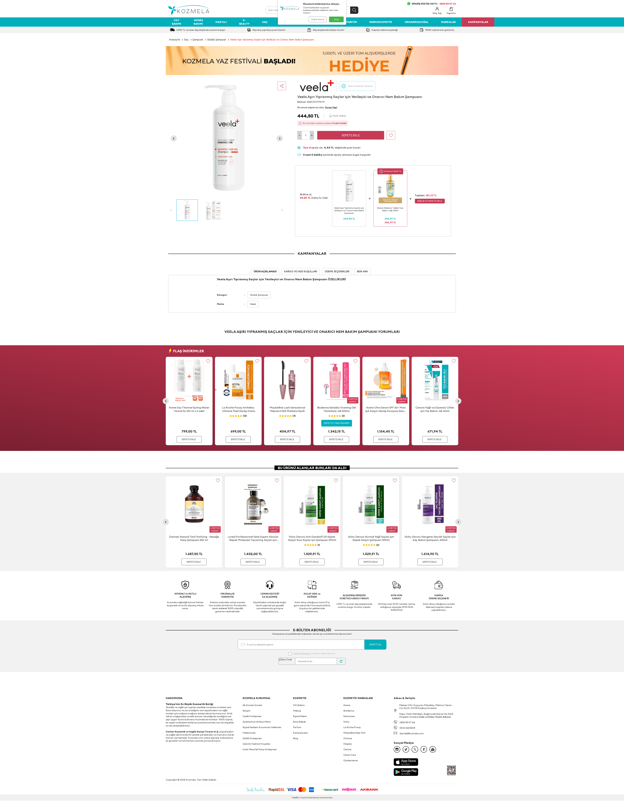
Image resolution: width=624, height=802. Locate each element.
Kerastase (349, 716)
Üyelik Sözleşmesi (252, 716)
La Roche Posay (352, 727)
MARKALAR (448, 22)
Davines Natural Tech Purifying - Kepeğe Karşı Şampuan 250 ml (194, 538)
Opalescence (350, 760)
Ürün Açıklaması (265, 271)
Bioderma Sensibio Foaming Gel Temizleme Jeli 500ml (336, 409)
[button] (174, 138)
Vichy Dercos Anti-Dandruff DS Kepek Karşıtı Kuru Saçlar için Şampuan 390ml (312, 538)
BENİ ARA (362, 271)
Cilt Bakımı (176, 22)
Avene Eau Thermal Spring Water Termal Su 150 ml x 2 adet (189, 409)
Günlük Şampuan (216, 39)
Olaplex (347, 743)
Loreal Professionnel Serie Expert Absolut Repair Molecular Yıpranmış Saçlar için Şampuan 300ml (253, 538)
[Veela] (317, 86)
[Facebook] (424, 749)
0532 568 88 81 (407, 727)
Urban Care (349, 754)
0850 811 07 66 (407, 722)
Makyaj (221, 22)
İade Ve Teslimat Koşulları (256, 743)
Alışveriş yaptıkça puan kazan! (268, 29)
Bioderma (348, 710)
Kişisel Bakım (300, 716)
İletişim (246, 710)
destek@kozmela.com (412, 733)
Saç (265, 22)
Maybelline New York (354, 732)
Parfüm (351, 22)
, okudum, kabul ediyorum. (314, 653)
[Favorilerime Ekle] (208, 361)
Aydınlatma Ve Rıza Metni (257, 721)
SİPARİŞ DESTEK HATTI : (434, 3)
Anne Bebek (299, 721)
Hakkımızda (249, 732)
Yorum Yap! (331, 107)
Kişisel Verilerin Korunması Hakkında (262, 727)
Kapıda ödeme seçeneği (384, 29)
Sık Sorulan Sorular (252, 705)
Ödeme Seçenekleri (337, 271)
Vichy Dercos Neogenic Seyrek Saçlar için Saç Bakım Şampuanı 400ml (430, 538)
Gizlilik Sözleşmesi (252, 738)
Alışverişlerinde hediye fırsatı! (328, 29)
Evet (336, 19)
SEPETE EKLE (189, 439)
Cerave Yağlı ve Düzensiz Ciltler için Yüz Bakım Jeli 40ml (435, 409)
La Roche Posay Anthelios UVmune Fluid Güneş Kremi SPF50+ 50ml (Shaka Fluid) (238, 409)
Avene (346, 705)
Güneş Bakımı (198, 22)
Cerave (347, 749)
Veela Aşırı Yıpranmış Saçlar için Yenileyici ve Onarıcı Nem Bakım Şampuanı (272, 39)
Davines (347, 738)
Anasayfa (174, 39)
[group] (226, 138)
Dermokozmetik (380, 22)
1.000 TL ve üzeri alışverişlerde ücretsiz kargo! (200, 29)
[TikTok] (406, 749)
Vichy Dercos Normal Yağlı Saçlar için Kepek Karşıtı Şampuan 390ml (371, 538)
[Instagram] (397, 749)
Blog (295, 738)
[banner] (312, 60)
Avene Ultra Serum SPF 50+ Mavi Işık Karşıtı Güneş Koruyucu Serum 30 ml (385, 409)
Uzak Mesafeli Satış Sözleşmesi (260, 749)
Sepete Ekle (351, 135)
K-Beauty (244, 22)
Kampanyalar (300, 732)
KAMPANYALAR (478, 22)
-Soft (294, 797)
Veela (253, 304)
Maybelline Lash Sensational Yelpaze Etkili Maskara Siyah (287, 409)
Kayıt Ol (375, 644)
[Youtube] (432, 749)
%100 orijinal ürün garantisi (439, 29)
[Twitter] (415, 749)
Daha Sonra (317, 19)
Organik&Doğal (417, 22)
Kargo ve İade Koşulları (300, 271)
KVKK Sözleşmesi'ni (302, 653)
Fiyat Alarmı (339, 115)
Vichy (346, 721)
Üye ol (307, 147)
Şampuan (198, 39)
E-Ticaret (302, 797)
